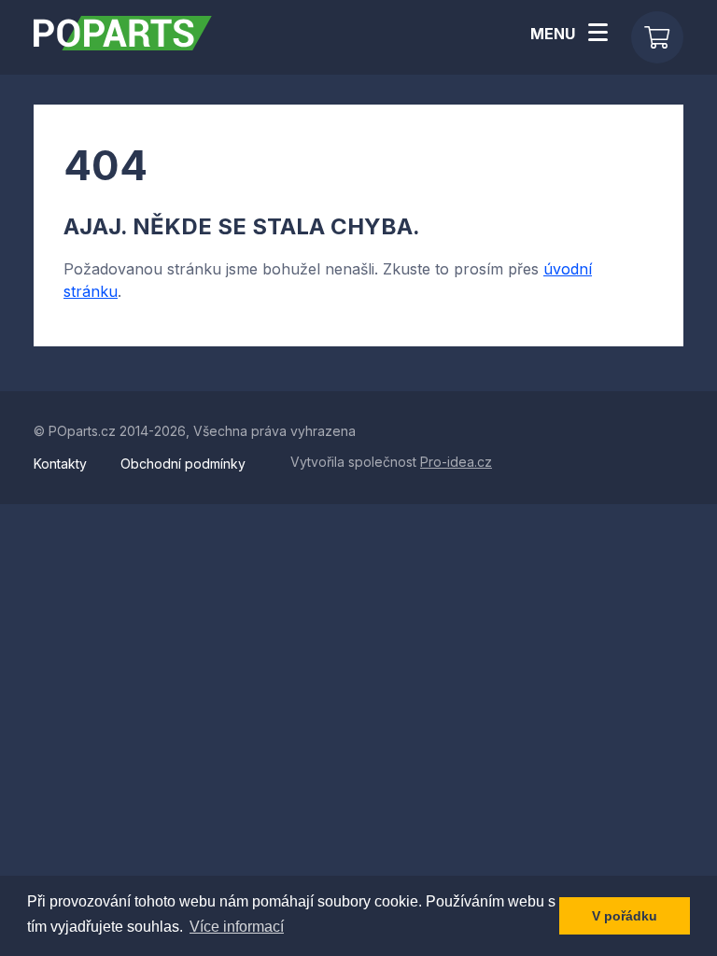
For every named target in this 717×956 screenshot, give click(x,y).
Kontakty (62, 463)
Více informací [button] (237, 927)
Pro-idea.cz (456, 462)
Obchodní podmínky (183, 463)
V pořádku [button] (624, 915)
